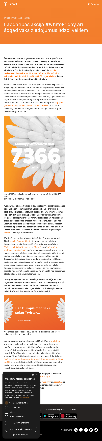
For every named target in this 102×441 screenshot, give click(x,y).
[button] (21, 434)
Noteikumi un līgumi (55, 409)
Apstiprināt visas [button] (21, 423)
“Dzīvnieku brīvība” (12, 247)
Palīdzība (95, 4)
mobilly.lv (46, 382)
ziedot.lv (58, 382)
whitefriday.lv (57, 341)
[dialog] (21, 405)
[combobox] (33, 375)
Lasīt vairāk (24, 397)
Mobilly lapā (20, 241)
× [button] (36, 375)
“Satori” (37, 247)
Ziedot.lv (8, 233)
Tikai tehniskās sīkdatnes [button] (21, 429)
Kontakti (72, 409)
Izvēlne (14, 4)
